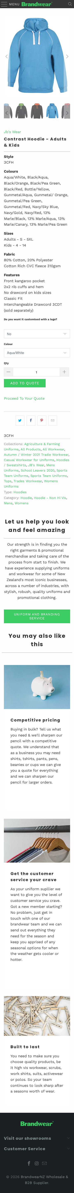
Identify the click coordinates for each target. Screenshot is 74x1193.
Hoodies (20, 492)
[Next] (67, 56)
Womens (22, 503)
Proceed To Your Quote (24, 398)
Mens (8, 503)
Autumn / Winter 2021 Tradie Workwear (36, 455)
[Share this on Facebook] (31, 421)
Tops (8, 481)
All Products (31, 449)
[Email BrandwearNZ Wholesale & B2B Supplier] (45, 1164)
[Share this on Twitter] (20, 421)
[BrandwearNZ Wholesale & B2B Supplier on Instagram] (37, 1164)
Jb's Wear (12, 132)
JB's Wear (36, 465)
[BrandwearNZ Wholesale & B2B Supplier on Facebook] (29, 1164)
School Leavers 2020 (37, 470)
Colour (8, 344)
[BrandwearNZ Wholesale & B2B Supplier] (37, 4)
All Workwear (53, 449)
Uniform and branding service (37, 616)
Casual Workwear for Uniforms (29, 460)
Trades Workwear (28, 481)
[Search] (70, 4)
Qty (6, 363)
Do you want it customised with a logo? (30, 319)
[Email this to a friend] (52, 421)
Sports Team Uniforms (48, 476)
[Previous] (7, 56)
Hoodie (26, 498)
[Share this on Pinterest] (41, 421)
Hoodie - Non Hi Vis (50, 498)
